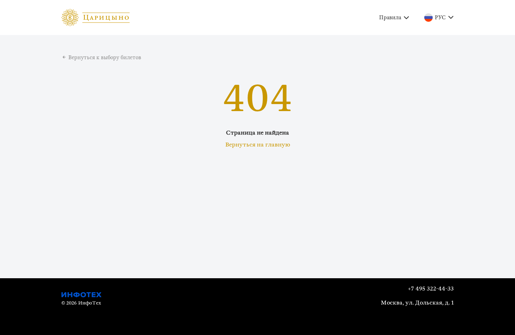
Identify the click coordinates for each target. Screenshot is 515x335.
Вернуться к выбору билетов (104, 58)
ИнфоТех (89, 303)
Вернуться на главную (257, 144)
